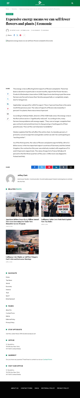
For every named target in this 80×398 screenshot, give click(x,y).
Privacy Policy (10, 322)
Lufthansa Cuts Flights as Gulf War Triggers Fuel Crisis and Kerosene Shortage (22, 258)
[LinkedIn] (8, 104)
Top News (9, 280)
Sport (7, 296)
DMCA (8, 316)
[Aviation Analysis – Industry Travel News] (40, 3)
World (8, 283)
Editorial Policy (10, 319)
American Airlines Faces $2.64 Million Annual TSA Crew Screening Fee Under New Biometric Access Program (22, 221)
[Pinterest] (8, 109)
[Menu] (8, 3)
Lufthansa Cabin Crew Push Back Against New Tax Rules (56, 220)
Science (8, 289)
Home (8, 277)
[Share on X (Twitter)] (17, 35)
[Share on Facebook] (14, 35)
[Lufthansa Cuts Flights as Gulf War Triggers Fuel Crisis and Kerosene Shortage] (22, 242)
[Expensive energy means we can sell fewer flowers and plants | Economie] (40, 62)
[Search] (72, 3)
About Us (9, 310)
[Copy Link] (8, 119)
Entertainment (10, 299)
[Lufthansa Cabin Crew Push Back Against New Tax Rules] (57, 204)
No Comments (36, 30)
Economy (9, 14)
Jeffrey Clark (15, 30)
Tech (7, 293)
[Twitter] (8, 99)
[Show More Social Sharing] (24, 35)
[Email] (8, 114)
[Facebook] (8, 94)
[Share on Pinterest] (20, 35)
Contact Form (10, 313)
